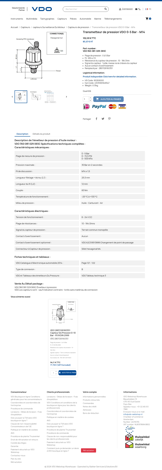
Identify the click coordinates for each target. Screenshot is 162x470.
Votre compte (90, 392)
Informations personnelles (94, 396)
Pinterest (109, 118)
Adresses (87, 410)
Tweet (102, 118)
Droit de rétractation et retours (24, 439)
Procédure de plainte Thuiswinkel (25, 436)
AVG (12, 433)
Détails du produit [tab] (41, 133)
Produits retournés (91, 400)
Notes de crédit (89, 406)
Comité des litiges (18, 443)
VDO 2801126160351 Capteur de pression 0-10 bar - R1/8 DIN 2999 (63, 333)
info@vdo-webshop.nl (132, 414)
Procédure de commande (22, 408)
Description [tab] (22, 133)
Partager (96, 118)
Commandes (88, 403)
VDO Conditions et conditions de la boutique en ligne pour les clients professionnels (62, 405)
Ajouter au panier (108, 99)
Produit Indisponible (110, 76)
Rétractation (16, 462)
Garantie (14, 446)
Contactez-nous (18, 455)
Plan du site (16, 459)
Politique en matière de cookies (24, 430)
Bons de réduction (91, 413)
